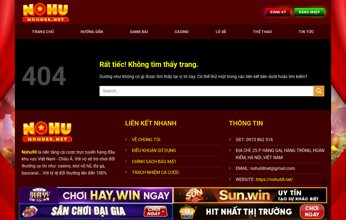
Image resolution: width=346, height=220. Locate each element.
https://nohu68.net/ (274, 179)
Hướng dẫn (92, 32)
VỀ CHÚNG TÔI (146, 139)
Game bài (139, 32)
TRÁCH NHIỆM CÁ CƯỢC (155, 172)
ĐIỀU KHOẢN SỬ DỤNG (154, 150)
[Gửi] (319, 91)
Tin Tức (306, 32)
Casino (182, 32)
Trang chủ (43, 32)
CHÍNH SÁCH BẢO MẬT (154, 161)
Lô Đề (221, 32)
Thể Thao (262, 32)
